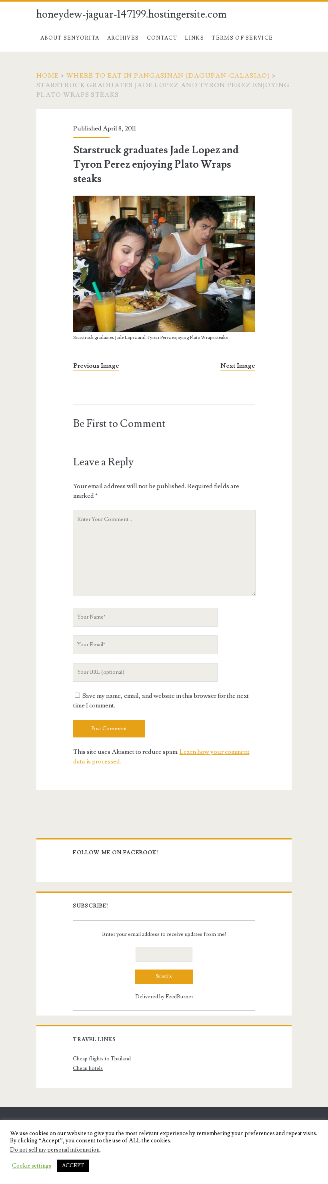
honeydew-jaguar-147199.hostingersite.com (131, 14)
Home (47, 76)
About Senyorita (70, 38)
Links (194, 38)
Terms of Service (242, 38)
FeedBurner (179, 997)
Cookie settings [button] (31, 1166)
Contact (162, 38)
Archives (123, 38)
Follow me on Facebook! (115, 852)
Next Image (237, 366)
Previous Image (96, 366)
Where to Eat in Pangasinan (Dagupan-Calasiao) (168, 76)
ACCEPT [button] (73, 1165)
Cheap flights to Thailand (102, 1059)
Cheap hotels (88, 1068)
